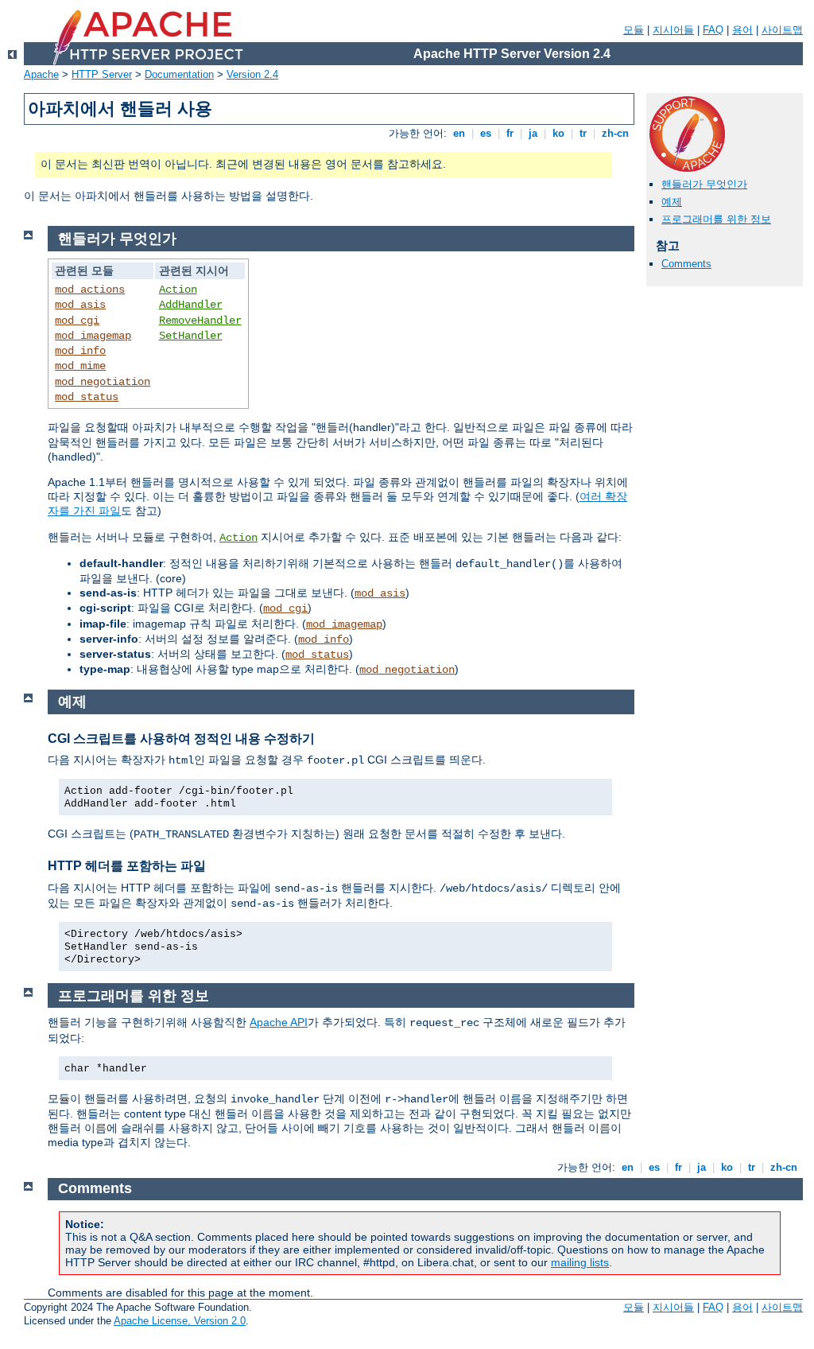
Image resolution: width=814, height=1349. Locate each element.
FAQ (713, 30)
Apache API (279, 1022)
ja (533, 133)
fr (510, 133)
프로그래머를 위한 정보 (716, 219)
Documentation (179, 74)
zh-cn (615, 133)
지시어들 (673, 30)
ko (558, 133)
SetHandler (191, 335)
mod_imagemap (93, 335)
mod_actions (90, 289)
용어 (742, 30)
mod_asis (80, 304)
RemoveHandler (200, 320)
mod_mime (80, 366)
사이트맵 (782, 30)
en (459, 133)
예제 (671, 202)
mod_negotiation (102, 381)
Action (178, 289)
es (485, 133)
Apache (41, 74)
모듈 (633, 30)
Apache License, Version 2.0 (180, 1321)
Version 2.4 (252, 74)
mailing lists (580, 1262)
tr (583, 133)
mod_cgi (77, 320)
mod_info (80, 350)
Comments (686, 264)
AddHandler (191, 304)
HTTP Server (102, 74)
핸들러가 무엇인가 (704, 184)
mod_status (86, 397)
